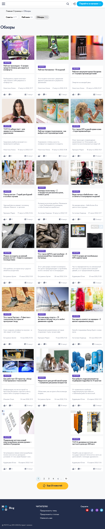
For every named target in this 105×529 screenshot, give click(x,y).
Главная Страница (14, 11)
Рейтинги (27, 17)
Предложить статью (49, 514)
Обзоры (42, 17)
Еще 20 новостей (54, 485)
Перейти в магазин (88, 3)
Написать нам (46, 518)
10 (66, 478)
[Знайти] (68, 3)
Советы (11, 17)
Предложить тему (48, 510)
